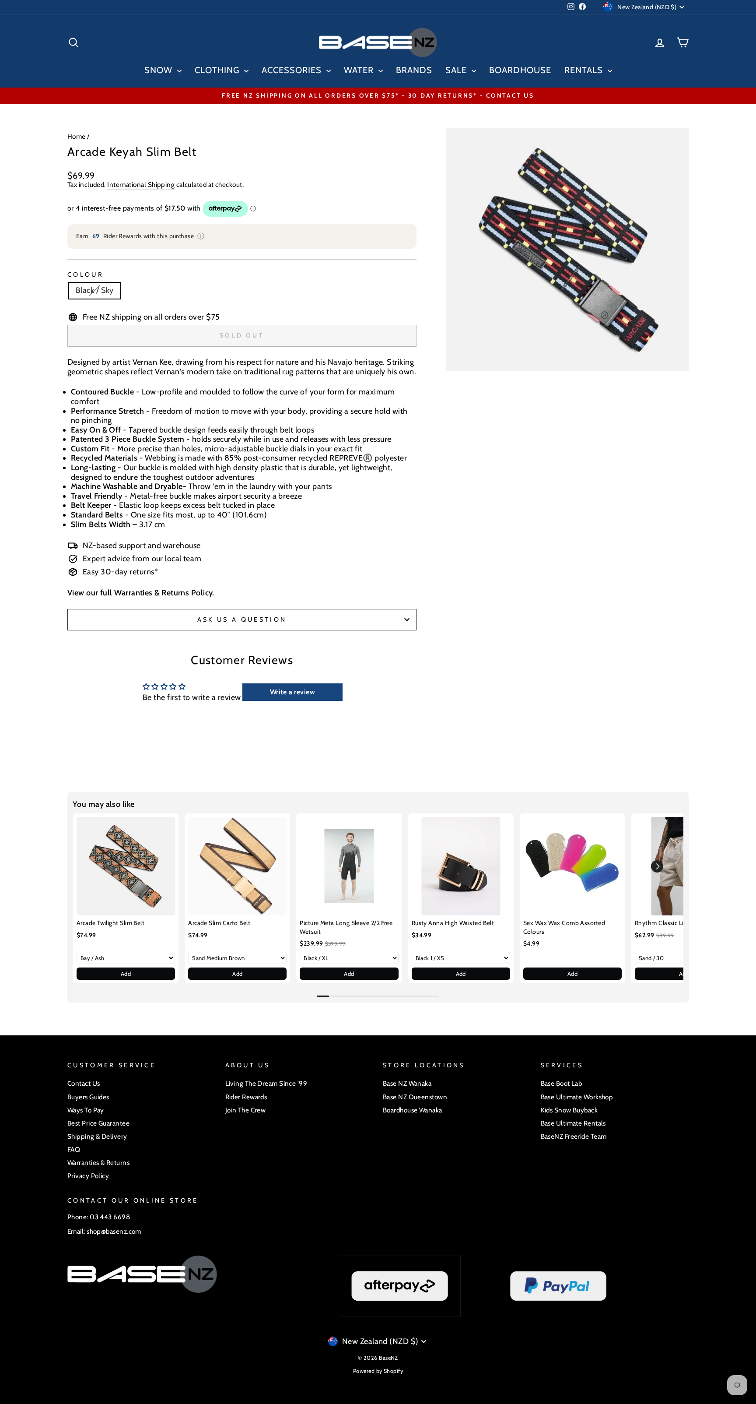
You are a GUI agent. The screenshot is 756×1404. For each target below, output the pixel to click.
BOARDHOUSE (520, 70)
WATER (360, 70)
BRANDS (414, 70)
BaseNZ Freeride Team (574, 1136)
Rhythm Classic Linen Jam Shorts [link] (680, 923)
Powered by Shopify (378, 1371)
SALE (457, 70)
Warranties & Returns (98, 1162)
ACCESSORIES (293, 70)
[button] (657, 866)
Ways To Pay (85, 1110)
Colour (85, 274)
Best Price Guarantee (98, 1123)
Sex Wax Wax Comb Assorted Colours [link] (564, 927)
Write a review (292, 692)
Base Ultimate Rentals (573, 1123)
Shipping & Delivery (97, 1136)
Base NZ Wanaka (407, 1083)
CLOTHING (218, 70)
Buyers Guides (88, 1097)
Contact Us (83, 1083)
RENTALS (585, 70)
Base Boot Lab (561, 1083)
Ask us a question (242, 619)
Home (76, 136)
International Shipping (141, 185)
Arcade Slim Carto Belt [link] (219, 923)
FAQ (73, 1149)
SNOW (159, 70)
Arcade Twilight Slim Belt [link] (110, 923)
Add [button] (126, 973)
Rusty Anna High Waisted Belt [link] (453, 923)
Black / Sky (95, 290)
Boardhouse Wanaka (412, 1110)
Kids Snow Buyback (569, 1110)
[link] (126, 866)
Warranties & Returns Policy (163, 593)
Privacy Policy (88, 1176)
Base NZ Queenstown (415, 1097)
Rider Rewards (246, 1097)
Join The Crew (245, 1110)
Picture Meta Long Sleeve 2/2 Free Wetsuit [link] (346, 927)
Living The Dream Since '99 (266, 1083)
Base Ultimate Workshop (577, 1097)
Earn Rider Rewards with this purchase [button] (140, 236)
